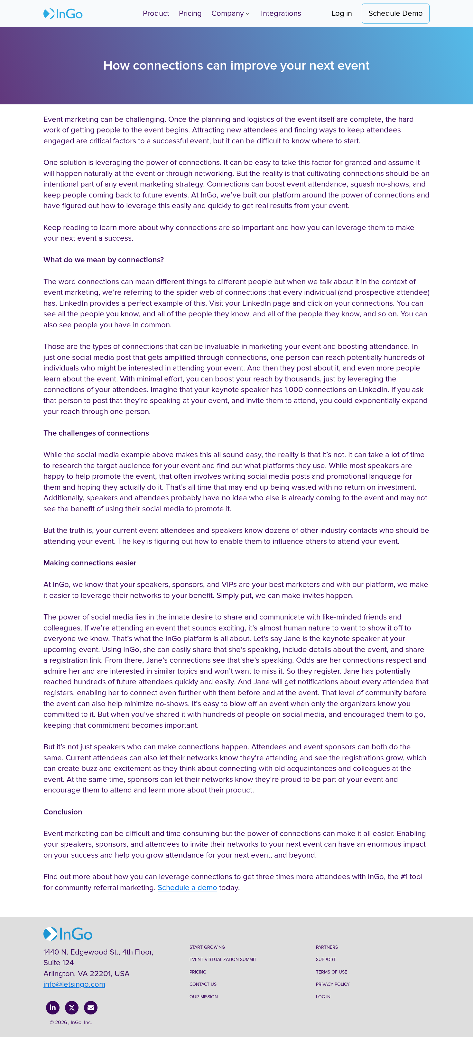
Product (156, 13)
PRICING (198, 972)
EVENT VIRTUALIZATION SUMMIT (223, 959)
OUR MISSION (204, 997)
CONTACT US (203, 984)
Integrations (281, 13)
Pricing (190, 13)
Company (227, 13)
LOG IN (323, 997)
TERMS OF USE (331, 972)
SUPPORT (326, 959)
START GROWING (207, 947)
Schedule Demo (395, 13)
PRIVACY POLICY (333, 984)
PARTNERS (327, 947)
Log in (342, 13)
